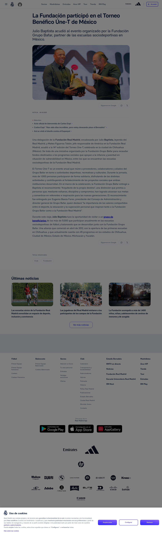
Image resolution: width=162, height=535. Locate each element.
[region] (81, 521)
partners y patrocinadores (12, 525)
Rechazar (150, 522)
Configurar (128, 522)
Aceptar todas (107, 522)
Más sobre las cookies (11, 531)
